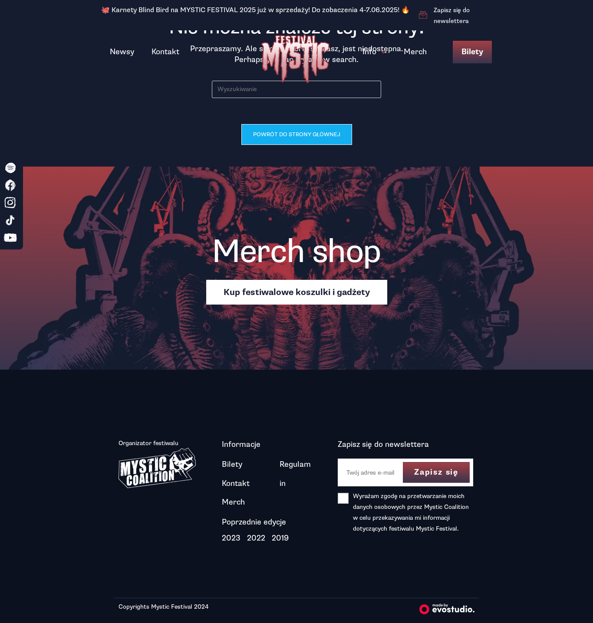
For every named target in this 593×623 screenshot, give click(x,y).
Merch (415, 51)
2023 (231, 538)
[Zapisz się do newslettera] (422, 15)
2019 (280, 538)
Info (369, 51)
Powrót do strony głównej (296, 134)
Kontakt (165, 51)
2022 (256, 538)
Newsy (122, 51)
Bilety (472, 52)
